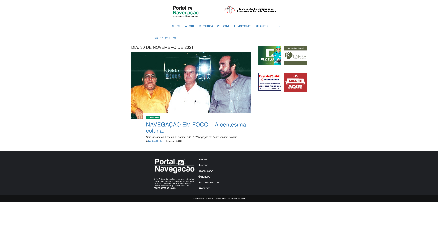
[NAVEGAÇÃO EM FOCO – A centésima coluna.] (191, 85)
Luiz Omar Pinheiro (155, 141)
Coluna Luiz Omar (153, 118)
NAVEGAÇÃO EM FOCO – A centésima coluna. (196, 127)
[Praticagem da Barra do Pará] (252, 10)
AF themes (241, 198)
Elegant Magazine (228, 198)
